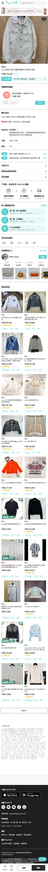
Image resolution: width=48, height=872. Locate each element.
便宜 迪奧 (14, 747)
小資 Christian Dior (37, 749)
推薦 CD (34, 755)
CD (2, 736)
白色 (6, 736)
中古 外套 (26, 757)
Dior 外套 (38, 744)
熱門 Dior (23, 753)
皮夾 (29, 822)
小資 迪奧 (22, 747)
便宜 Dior (8, 753)
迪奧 (26, 734)
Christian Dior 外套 (15, 744)
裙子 (27, 243)
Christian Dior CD (20, 742)
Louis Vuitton (16, 826)
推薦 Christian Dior (32, 751)
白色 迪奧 (25, 736)
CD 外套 (14, 746)
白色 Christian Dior (35, 736)
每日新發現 (5, 822)
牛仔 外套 (28, 746)
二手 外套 (41, 755)
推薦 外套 (34, 757)
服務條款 (19, 835)
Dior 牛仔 (31, 744)
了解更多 (43, 205)
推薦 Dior (37, 753)
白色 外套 (22, 738)
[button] (7, 264)
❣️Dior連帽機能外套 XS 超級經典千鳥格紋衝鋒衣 (19, 731)
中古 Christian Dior (19, 751)
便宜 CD (7, 755)
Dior (10, 146)
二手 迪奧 (7, 747)
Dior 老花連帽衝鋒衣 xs (8, 729)
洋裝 (11, 243)
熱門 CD (20, 755)
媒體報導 (24, 843)
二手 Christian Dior (10, 749)
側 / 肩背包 (23, 822)
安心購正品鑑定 (6, 843)
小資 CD (14, 755)
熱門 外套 (19, 757)
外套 (15, 140)
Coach (3, 826)
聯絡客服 (12, 835)
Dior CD (24, 744)
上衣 (19, 243)
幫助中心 (4, 835)
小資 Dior (16, 753)
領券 (40, 103)
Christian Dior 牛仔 (33, 742)
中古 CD (27, 755)
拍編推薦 (16, 843)
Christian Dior (33, 734)
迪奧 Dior (8, 740)
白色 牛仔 (15, 738)
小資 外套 (12, 757)
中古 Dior (30, 753)
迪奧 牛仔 (22, 740)
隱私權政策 (27, 835)
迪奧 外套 (30, 740)
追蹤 (42, 257)
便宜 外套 (4, 757)
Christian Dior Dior (7, 742)
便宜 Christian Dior (23, 749)
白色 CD (8, 738)
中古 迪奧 (36, 747)
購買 (38, 868)
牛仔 (10, 736)
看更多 (24, 710)
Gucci (9, 826)
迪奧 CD (15, 740)
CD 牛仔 (8, 746)
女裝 (11, 140)
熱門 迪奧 (29, 747)
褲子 (34, 243)
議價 (24, 868)
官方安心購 (14, 822)
